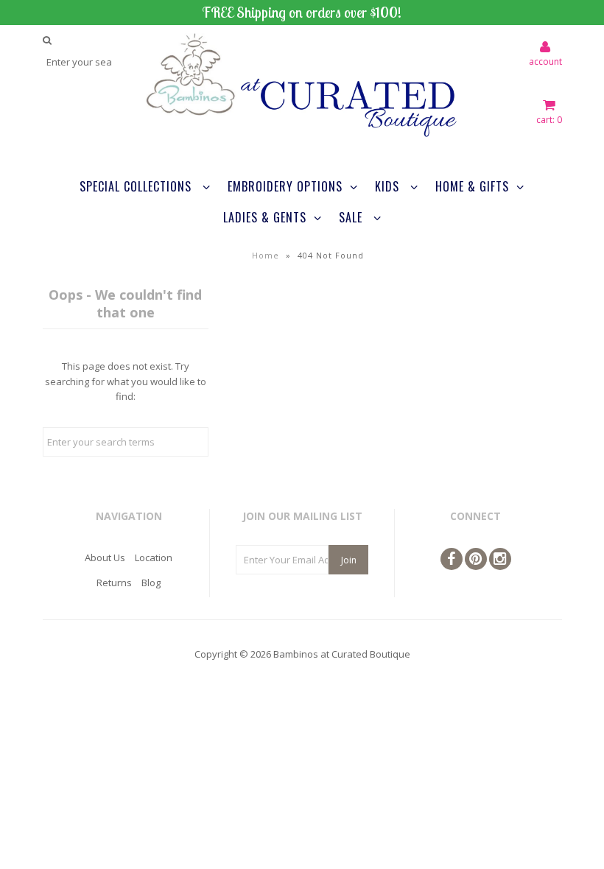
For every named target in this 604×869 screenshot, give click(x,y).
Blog (151, 582)
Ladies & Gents (264, 217)
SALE (352, 217)
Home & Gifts (472, 186)
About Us (105, 557)
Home (265, 255)
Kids (389, 186)
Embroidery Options (285, 186)
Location (153, 557)
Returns (114, 582)
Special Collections (137, 186)
